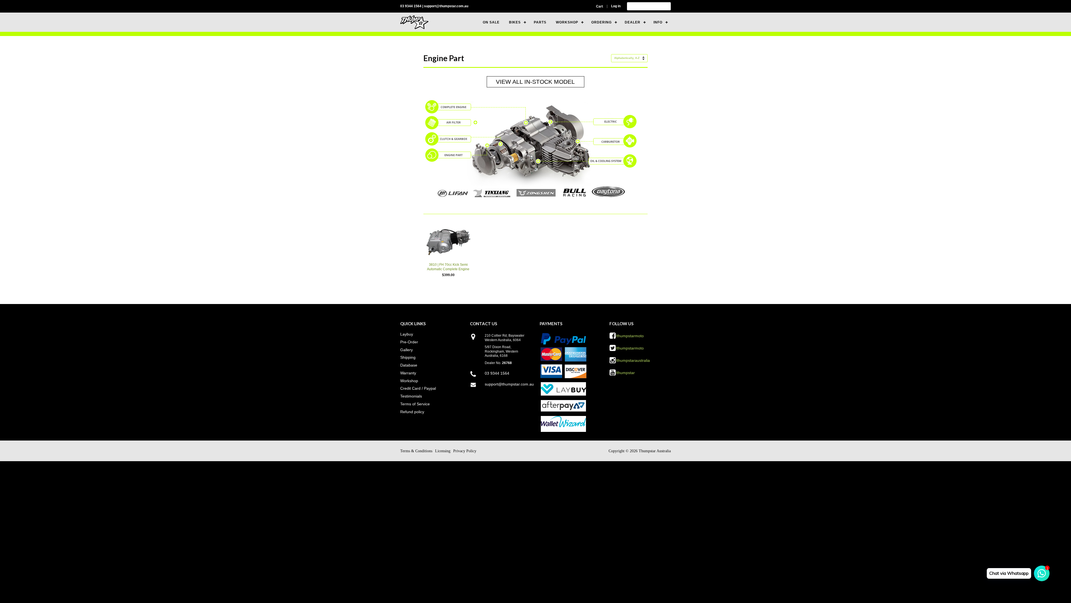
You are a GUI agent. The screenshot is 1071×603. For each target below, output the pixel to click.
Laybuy (406, 334)
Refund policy (412, 412)
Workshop (409, 381)
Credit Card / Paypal (418, 388)
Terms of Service (415, 404)
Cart (599, 6)
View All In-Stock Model (535, 81)
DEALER (632, 22)
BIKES (515, 22)
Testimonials (411, 396)
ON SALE (491, 22)
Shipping (408, 357)
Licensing (442, 451)
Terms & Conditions (416, 451)
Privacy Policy (464, 451)
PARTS (540, 22)
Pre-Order (409, 342)
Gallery (406, 350)
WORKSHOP (567, 22)
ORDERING (601, 22)
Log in (616, 6)
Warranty (408, 373)
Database (408, 365)
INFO (657, 22)
